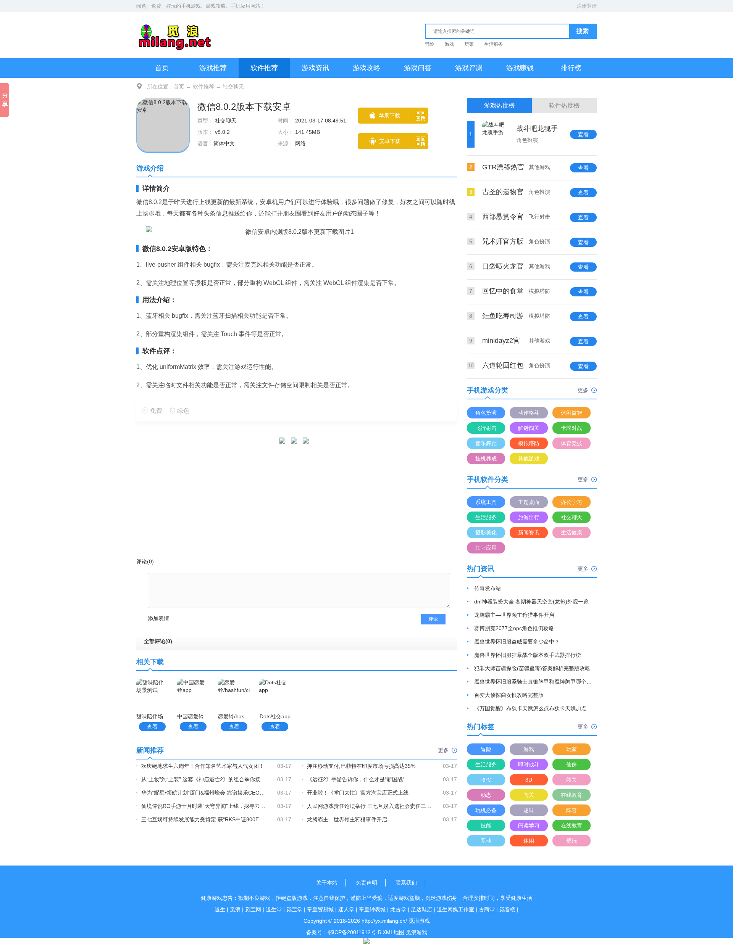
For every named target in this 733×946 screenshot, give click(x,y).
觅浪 (235, 909)
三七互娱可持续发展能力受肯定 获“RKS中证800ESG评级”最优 (204, 819)
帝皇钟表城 (372, 909)
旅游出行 (528, 517)
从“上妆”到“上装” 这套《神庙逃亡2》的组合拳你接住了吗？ (204, 779)
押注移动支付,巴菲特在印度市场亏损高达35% (361, 766)
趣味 (528, 810)
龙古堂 (398, 909)
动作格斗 (528, 413)
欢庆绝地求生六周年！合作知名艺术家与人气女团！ (202, 766)
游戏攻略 (366, 68)
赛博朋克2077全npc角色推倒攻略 (514, 628)
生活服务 (493, 44)
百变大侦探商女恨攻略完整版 (509, 695)
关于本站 (326, 883)
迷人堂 (346, 909)
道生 (220, 909)
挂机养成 (486, 458)
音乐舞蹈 (486, 443)
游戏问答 (417, 68)
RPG (486, 780)
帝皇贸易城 (320, 909)
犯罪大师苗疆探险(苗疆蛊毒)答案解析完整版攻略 (532, 668)
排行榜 (571, 68)
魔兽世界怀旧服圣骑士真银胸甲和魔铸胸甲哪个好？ (533, 682)
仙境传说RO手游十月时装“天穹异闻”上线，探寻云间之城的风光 (204, 806)
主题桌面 (528, 502)
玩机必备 (486, 810)
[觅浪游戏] (174, 33)
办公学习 (571, 502)
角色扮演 (486, 413)
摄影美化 (486, 532)
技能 (486, 825)
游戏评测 (469, 68)
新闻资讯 (528, 532)
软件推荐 (264, 68)
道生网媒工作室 (455, 909)
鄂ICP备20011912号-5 (354, 932)
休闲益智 (571, 413)
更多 (443, 750)
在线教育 (571, 795)
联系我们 (406, 883)
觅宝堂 (294, 909)
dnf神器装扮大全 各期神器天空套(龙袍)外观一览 (531, 601)
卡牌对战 (571, 428)
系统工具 (486, 502)
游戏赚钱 (520, 68)
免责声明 (366, 883)
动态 (486, 795)
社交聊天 (233, 87)
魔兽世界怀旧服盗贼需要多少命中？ (517, 642)
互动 (486, 841)
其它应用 (486, 548)
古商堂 (487, 909)
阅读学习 (528, 825)
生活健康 (571, 532)
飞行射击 (486, 428)
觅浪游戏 (416, 932)
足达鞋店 (421, 909)
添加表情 (158, 618)
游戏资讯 (315, 68)
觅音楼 (507, 909)
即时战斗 (528, 764)
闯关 (571, 780)
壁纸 (571, 841)
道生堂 (274, 909)
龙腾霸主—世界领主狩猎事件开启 (347, 819)
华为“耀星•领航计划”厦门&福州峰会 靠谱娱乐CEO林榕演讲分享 (204, 793)
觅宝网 (253, 909)
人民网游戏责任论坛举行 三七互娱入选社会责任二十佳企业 (370, 806)
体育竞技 (571, 443)
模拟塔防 (528, 443)
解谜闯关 (528, 428)
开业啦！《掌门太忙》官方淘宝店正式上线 (357, 793)
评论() (145, 561)
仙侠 (571, 764)
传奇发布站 (487, 588)
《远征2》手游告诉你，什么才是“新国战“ (356, 779)
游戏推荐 (213, 68)
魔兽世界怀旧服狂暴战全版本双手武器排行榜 (527, 655)
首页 (162, 68)
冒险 (429, 44)
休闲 (528, 841)
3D (528, 780)
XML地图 (393, 932)
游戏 (449, 44)
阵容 (571, 810)
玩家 (469, 44)
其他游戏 (528, 458)
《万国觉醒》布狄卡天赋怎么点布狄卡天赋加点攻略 (533, 708)
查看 (152, 727)
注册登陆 (587, 6)
